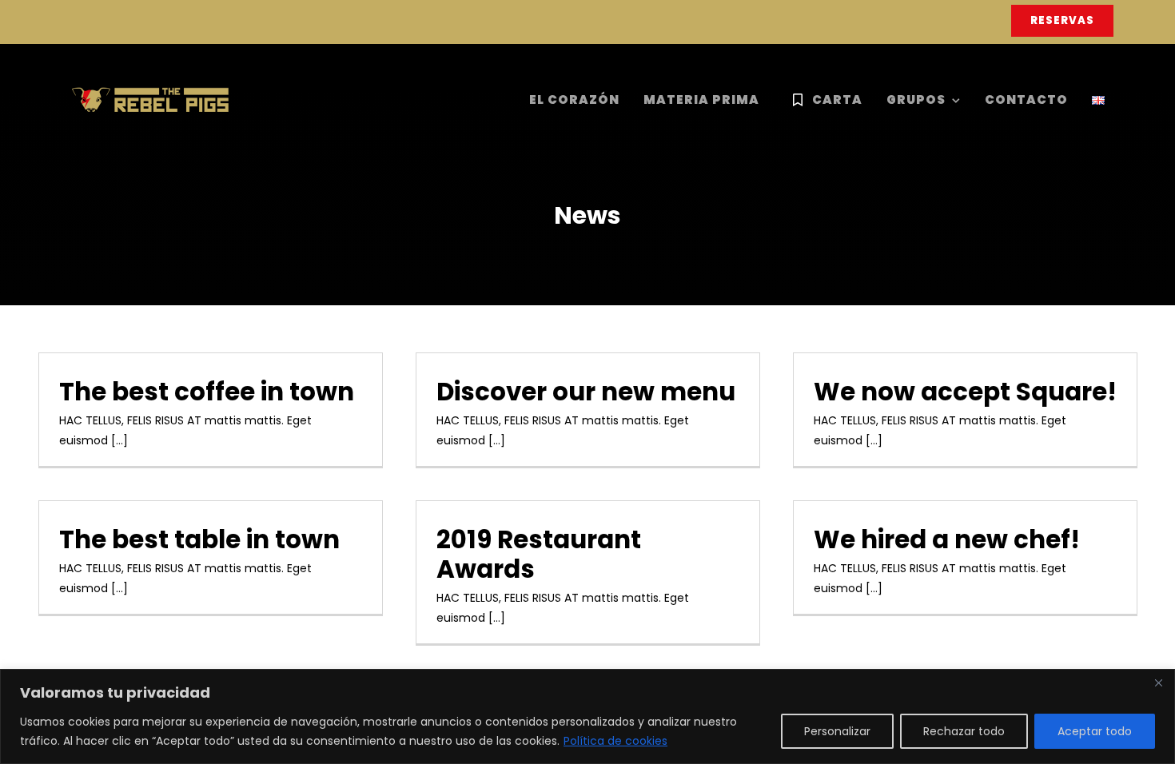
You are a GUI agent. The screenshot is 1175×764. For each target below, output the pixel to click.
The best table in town (199, 539)
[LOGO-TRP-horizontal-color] (150, 92)
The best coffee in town (206, 391)
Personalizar (837, 731)
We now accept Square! (965, 391)
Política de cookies (615, 741)
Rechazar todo (964, 731)
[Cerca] (1158, 682)
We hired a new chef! (947, 539)
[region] (587, 716)
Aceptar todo (1095, 731)
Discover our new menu (585, 391)
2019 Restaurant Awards (538, 554)
